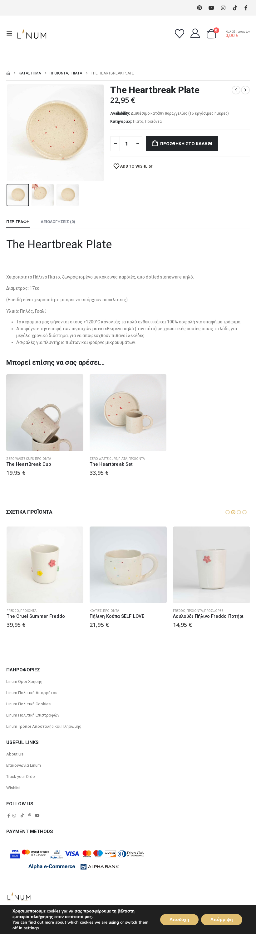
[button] (11, 33)
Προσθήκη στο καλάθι (186, 143)
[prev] (236, 90)
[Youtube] (211, 8)
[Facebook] (246, 8)
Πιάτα (138, 121)
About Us (14, 754)
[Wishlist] (179, 34)
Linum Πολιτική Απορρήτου (31, 692)
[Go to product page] (44, 412)
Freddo (13, 610)
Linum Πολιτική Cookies (28, 704)
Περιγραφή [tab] (18, 221)
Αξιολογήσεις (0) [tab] (58, 221)
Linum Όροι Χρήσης (24, 681)
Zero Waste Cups (20, 458)
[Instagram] (223, 8)
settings (31, 928)
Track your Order (21, 776)
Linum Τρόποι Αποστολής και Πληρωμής (43, 726)
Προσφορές (214, 610)
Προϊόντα (153, 121)
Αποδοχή (179, 919)
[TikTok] (22, 815)
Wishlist (13, 787)
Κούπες (96, 610)
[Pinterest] (199, 8)
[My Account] (195, 33)
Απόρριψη (221, 919)
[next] (245, 90)
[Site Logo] (31, 33)
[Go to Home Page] (8, 73)
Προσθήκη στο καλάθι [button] (73, 384)
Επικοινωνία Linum (23, 765)
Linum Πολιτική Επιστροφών (32, 715)
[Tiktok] (235, 8)
